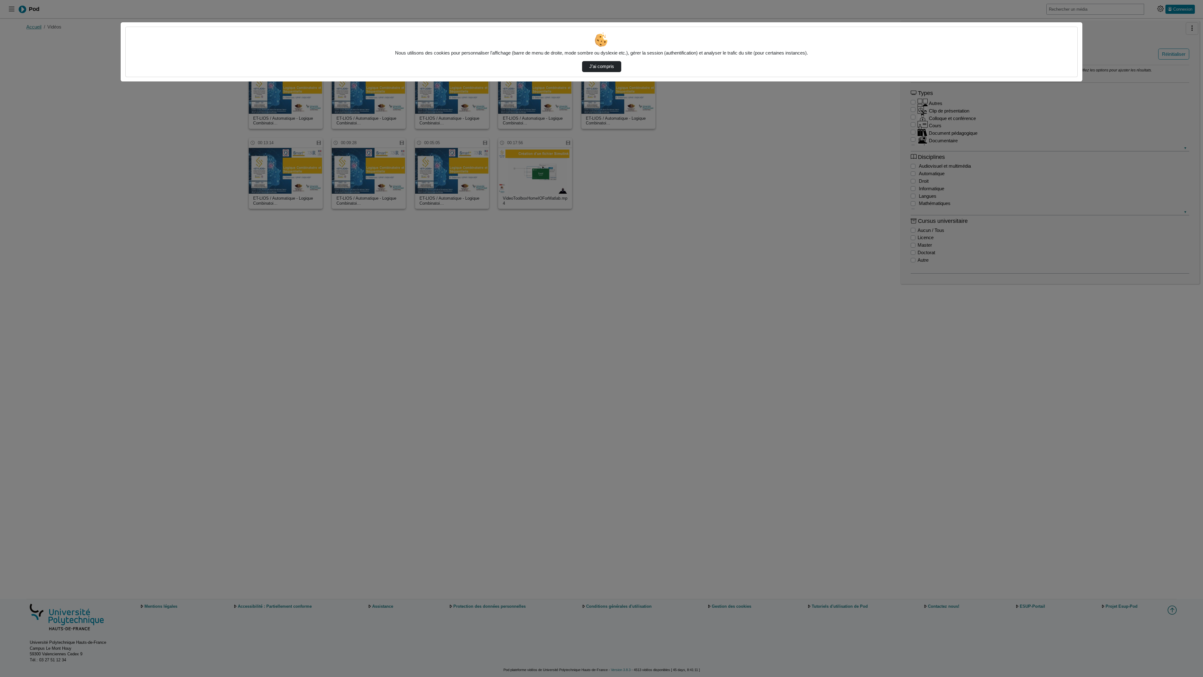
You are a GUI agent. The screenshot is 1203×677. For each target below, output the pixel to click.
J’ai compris (601, 66)
